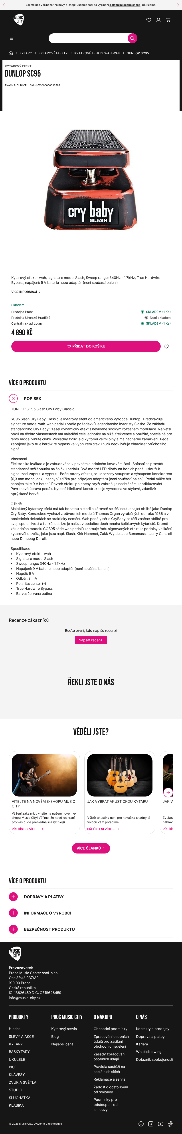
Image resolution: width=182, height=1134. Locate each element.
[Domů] (11, 53)
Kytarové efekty (53, 53)
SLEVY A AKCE (21, 1036)
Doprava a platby (150, 1036)
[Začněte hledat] (132, 38)
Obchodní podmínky (110, 1028)
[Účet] (158, 20)
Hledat (14, 1028)
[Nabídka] (13, 38)
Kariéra (142, 1044)
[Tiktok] (170, 1124)
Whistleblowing (149, 1051)
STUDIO (15, 1090)
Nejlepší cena (62, 1044)
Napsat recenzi (91, 640)
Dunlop (16, 85)
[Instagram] (151, 1124)
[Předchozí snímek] (5, 5)
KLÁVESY (17, 1074)
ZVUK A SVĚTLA (22, 1082)
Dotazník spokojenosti (154, 1059)
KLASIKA (16, 1105)
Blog (55, 1036)
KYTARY (26, 53)
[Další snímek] (177, 5)
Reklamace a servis (109, 1079)
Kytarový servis (64, 1028)
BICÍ (12, 1067)
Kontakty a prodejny (152, 1028)
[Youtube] (160, 1124)
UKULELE (17, 1059)
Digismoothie (54, 1123)
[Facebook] (141, 1124)
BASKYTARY (19, 1051)
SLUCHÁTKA (19, 1097)
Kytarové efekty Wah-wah (97, 53)
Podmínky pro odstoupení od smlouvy (106, 1104)
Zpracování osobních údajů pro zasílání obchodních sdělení (111, 1041)
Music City (25, 1123)
